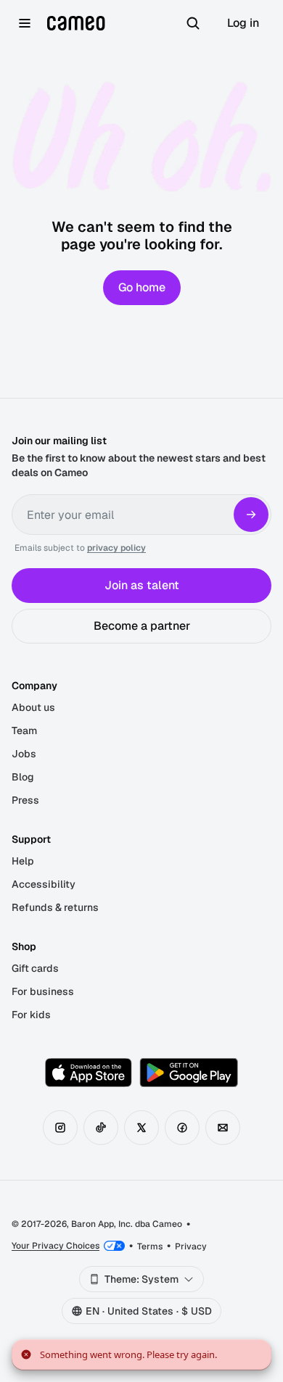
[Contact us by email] (222, 1127)
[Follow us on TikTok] (100, 1127)
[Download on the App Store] (88, 1072)
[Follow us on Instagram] (60, 1127)
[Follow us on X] (141, 1127)
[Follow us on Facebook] (182, 1127)
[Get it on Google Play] (189, 1072)
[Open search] (193, 23)
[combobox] (141, 1279)
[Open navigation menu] (25, 23)
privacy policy (116, 548)
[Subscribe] (251, 514)
